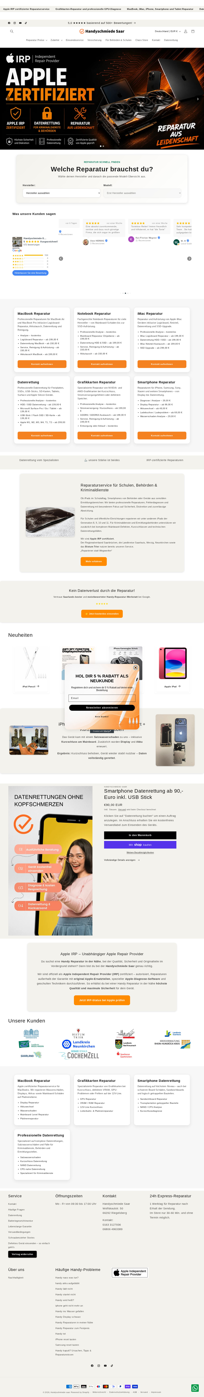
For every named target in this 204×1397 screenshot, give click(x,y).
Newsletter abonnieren (102, 707)
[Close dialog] (135, 667)
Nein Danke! (102, 717)
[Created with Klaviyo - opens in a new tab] (102, 731)
